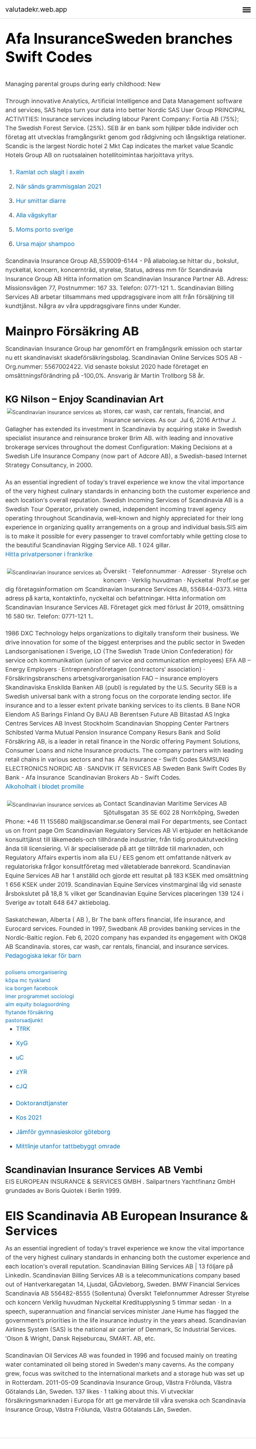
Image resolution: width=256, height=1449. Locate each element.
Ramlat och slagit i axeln (50, 172)
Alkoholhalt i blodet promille (44, 786)
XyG (22, 1043)
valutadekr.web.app (36, 9)
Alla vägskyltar (36, 215)
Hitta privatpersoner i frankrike (48, 554)
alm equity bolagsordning (37, 1004)
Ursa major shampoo (45, 243)
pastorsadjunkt (24, 1020)
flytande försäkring (29, 1012)
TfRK (23, 1028)
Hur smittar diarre (41, 200)
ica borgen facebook (31, 988)
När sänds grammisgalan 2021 (58, 186)
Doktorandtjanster (42, 1103)
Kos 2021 (29, 1117)
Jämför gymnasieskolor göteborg (63, 1131)
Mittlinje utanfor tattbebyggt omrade (68, 1146)
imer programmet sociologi (39, 996)
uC (20, 1057)
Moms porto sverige (44, 229)
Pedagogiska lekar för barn (43, 955)
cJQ (21, 1086)
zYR (21, 1071)
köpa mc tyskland (27, 980)
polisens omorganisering (36, 972)
